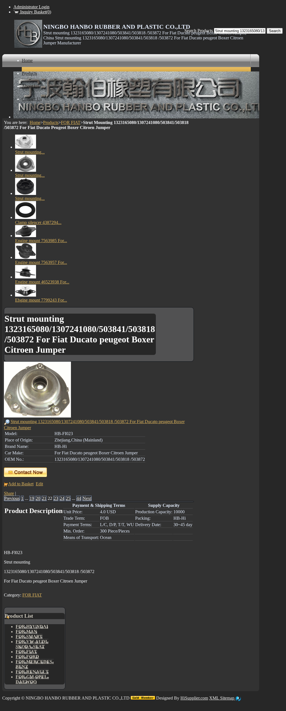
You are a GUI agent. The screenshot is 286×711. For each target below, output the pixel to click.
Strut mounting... (30, 152)
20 (38, 498)
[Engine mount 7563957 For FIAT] (25, 257)
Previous (12, 498)
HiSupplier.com (194, 698)
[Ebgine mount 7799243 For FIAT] (25, 295)
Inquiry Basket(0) (35, 11)
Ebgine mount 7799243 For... (41, 300)
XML (214, 698)
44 (79, 498)
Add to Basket (21, 483)
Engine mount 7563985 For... (41, 240)
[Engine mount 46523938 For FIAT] (25, 277)
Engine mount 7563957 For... (41, 262)
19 (32, 498)
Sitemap (227, 698)
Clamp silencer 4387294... (38, 222)
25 (68, 498)
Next (87, 498)
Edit (39, 483)
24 (62, 498)
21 (44, 498)
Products (50, 122)
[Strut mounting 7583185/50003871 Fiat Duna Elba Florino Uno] (25, 193)
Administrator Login (31, 6)
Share (9, 493)
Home (35, 122)
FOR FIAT (70, 122)
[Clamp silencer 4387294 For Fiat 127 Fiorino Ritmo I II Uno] (25, 217)
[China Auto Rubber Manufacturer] (28, 46)
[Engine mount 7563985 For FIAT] (25, 235)
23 (56, 498)
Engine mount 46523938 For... (42, 282)
